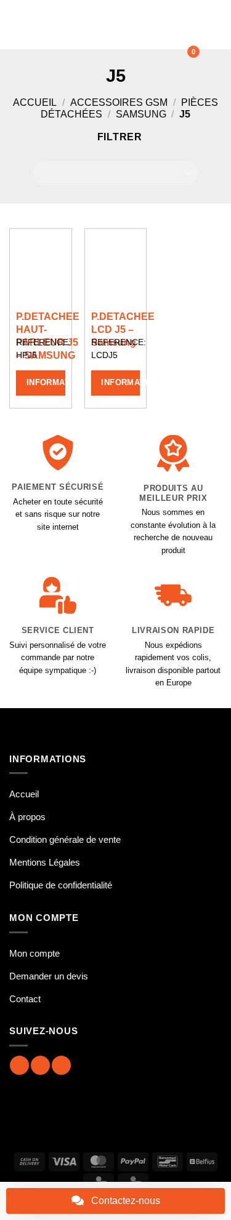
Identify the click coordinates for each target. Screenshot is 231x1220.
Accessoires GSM (119, 102)
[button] (16, 24)
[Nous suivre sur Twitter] (61, 1065)
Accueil (35, 102)
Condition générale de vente (65, 839)
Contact (25, 999)
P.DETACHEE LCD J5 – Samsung (123, 329)
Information (45, 382)
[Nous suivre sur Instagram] (40, 1065)
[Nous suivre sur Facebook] (19, 1065)
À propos (27, 816)
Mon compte (34, 953)
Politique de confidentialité (60, 885)
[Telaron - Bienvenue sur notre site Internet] (109, 24)
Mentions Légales (44, 862)
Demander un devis (48, 976)
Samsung (141, 114)
